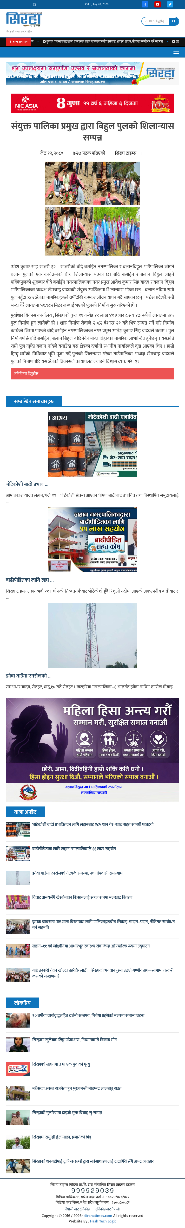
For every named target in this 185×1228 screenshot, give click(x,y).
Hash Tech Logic (103, 1221)
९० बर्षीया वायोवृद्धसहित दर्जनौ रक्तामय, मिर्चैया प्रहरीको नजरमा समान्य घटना (88, 1015)
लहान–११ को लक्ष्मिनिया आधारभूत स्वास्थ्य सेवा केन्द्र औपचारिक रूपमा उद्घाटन (91, 946)
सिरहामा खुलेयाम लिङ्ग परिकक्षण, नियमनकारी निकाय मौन (74, 1040)
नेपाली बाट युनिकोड (77, 1209)
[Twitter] (170, 4)
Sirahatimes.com (98, 1216)
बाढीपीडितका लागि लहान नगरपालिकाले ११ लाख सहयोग (74, 849)
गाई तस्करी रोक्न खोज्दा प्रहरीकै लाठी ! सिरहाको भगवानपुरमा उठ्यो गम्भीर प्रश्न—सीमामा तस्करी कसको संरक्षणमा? (102, 973)
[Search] (174, 21)
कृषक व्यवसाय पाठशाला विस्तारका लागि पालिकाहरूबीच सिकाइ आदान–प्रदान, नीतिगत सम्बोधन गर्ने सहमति (80, 41)
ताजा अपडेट (25, 812)
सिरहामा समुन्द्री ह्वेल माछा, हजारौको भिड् (61, 1137)
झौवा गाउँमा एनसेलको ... (29, 676)
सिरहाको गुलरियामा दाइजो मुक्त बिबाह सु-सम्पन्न (67, 1113)
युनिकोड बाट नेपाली (107, 1209)
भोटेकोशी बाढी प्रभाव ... (27, 484)
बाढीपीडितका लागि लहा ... (30, 580)
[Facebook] (145, 4)
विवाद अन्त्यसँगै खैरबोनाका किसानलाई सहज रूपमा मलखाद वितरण (82, 897)
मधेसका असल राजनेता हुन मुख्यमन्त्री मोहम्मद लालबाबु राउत (76, 1088)
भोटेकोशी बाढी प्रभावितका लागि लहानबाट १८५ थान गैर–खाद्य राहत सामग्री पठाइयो (92, 824)
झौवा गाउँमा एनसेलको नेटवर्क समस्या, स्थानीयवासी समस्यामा (77, 873)
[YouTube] (157, 4)
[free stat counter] (92, 1190)
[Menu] (176, 52)
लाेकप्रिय (22, 1003)
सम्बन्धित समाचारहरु (34, 401)
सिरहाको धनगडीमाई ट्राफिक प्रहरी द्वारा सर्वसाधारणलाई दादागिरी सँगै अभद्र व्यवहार (93, 1161)
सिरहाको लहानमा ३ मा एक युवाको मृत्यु (61, 1064)
